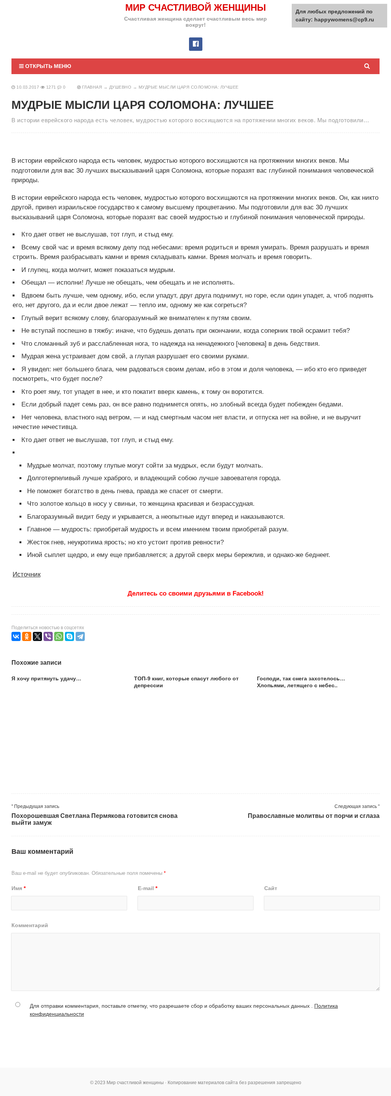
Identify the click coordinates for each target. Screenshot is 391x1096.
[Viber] (48, 636)
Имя (18, 888)
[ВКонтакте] (16, 636)
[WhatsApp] (58, 636)
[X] (37, 636)
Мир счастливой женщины (195, 7)
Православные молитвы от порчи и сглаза (314, 816)
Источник (26, 574)
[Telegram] (80, 636)
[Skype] (69, 636)
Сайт (270, 888)
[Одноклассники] (26, 636)
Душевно (120, 87)
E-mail (147, 888)
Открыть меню (47, 66)
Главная (92, 87)
